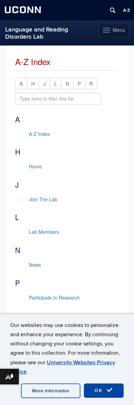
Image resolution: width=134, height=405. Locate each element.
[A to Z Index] (126, 10)
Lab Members (44, 231)
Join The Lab (43, 199)
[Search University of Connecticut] (112, 10)
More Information (50, 391)
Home (35, 166)
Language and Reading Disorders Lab (36, 33)
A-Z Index (39, 133)
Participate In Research (54, 297)
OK (99, 390)
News (35, 264)
